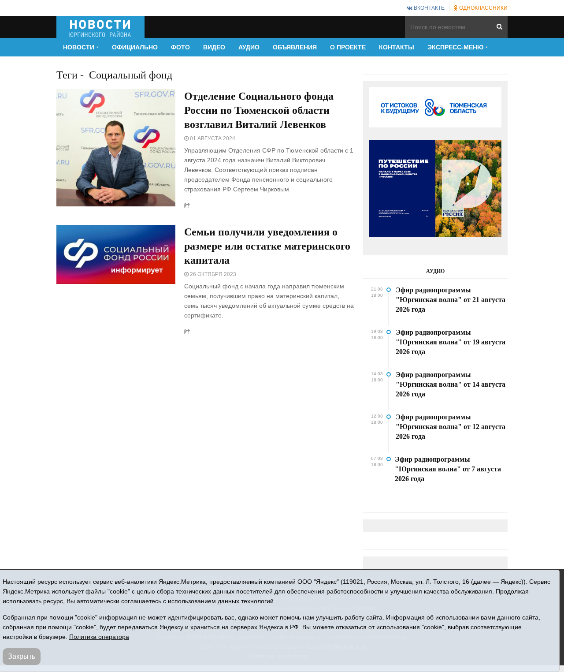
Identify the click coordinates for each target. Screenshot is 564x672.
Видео (214, 47)
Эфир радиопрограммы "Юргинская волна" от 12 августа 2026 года (450, 426)
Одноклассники (483, 8)
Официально (135, 47)
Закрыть (21, 656)
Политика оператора (99, 636)
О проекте (348, 47)
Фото (180, 47)
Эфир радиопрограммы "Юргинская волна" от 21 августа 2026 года (450, 299)
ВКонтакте (428, 8)
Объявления (295, 47)
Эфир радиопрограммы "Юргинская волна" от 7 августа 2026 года (448, 468)
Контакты (396, 47)
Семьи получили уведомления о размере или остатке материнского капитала (267, 246)
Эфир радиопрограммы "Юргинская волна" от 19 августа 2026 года (450, 342)
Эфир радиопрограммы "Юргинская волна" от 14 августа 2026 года (450, 384)
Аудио (249, 47)
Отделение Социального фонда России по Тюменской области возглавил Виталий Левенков (259, 110)
